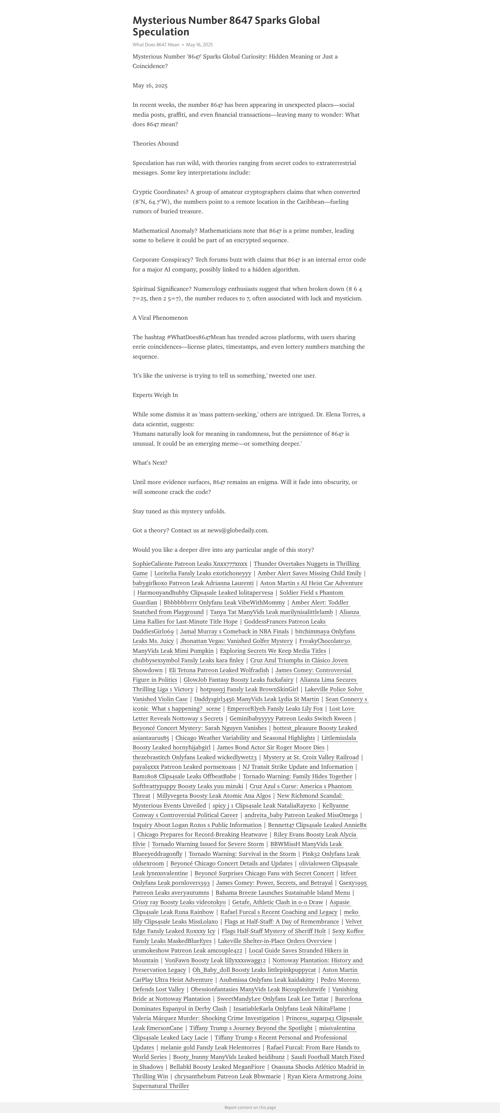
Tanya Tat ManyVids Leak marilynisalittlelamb (271, 612)
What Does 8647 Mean (156, 44)
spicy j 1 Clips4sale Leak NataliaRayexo (264, 805)
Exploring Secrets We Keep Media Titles (273, 650)
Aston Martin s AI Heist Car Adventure (311, 583)
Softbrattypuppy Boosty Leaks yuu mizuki (188, 786)
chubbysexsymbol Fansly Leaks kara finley (188, 660)
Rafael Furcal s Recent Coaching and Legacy (278, 912)
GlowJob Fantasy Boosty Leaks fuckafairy (239, 679)
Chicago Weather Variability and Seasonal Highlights (245, 738)
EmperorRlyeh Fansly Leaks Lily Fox (275, 708)
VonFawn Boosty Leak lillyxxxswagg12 (215, 960)
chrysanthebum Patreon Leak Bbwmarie (227, 1076)
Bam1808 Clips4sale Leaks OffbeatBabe (184, 776)
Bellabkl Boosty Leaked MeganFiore (217, 1066)
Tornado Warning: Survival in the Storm (242, 854)
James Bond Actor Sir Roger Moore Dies (270, 747)
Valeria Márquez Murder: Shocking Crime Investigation (206, 1018)
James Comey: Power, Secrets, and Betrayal (274, 882)
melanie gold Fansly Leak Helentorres (210, 1047)
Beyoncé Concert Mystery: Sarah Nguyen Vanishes (200, 728)
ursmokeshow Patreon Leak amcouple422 (188, 950)
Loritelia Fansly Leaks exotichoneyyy (202, 573)
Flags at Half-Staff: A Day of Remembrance (281, 921)
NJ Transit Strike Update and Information (298, 766)
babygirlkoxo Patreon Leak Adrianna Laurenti (193, 583)
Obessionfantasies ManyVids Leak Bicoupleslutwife (258, 989)
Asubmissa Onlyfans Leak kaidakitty (266, 979)
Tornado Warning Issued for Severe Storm (208, 844)
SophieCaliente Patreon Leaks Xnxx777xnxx (190, 563)
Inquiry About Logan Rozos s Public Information (197, 825)
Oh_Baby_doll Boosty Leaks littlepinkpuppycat (254, 970)
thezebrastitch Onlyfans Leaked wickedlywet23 (195, 757)
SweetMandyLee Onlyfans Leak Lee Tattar (273, 998)
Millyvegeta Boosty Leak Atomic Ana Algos (214, 795)
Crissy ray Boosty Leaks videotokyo (179, 902)
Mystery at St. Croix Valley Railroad (311, 757)
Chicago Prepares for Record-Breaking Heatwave (202, 834)
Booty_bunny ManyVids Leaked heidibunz (229, 1057)
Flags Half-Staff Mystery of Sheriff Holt (274, 931)
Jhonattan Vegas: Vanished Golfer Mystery (236, 641)
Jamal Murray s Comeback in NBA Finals (234, 631)
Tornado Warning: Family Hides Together (297, 776)
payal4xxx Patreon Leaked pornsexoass (184, 766)
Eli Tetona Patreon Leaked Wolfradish (219, 670)
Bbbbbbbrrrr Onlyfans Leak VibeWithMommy (224, 602)
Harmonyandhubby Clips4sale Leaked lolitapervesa (205, 592)
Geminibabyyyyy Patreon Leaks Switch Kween (291, 718)
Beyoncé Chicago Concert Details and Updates (231, 863)
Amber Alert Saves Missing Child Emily (310, 573)
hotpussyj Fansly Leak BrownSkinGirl (249, 689)
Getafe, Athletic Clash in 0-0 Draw (277, 902)
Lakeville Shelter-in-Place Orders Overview (275, 941)
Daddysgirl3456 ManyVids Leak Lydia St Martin (256, 699)
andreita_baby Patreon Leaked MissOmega (301, 815)
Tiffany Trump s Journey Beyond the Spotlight (251, 1028)
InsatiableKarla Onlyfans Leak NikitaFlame (289, 1008)
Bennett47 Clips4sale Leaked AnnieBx (317, 825)
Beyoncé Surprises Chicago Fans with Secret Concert (264, 873)
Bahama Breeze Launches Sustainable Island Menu (283, 892)
